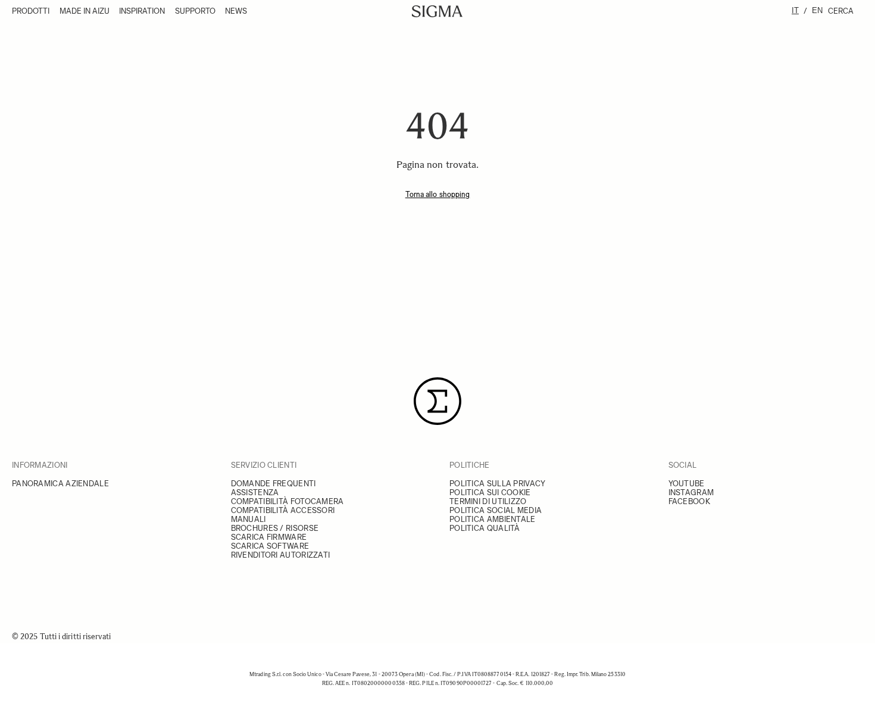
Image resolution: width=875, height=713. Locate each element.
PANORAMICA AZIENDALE (60, 483)
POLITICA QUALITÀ (484, 528)
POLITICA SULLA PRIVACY (497, 483)
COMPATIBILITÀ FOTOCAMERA (287, 501)
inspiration (142, 11)
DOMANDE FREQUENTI (273, 483)
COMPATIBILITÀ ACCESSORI (283, 510)
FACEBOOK (689, 501)
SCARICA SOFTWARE (270, 546)
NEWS (236, 11)
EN (817, 10)
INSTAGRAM (691, 492)
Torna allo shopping (437, 194)
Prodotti (30, 11)
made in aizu (85, 11)
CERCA (841, 11)
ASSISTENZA (255, 492)
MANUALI (248, 519)
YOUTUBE (686, 483)
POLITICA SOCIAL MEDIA (495, 510)
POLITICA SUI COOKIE (490, 492)
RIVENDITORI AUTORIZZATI (280, 555)
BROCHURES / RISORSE (275, 528)
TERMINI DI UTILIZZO (488, 501)
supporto (195, 11)
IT (795, 10)
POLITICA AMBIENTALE (492, 519)
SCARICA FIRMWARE (269, 537)
